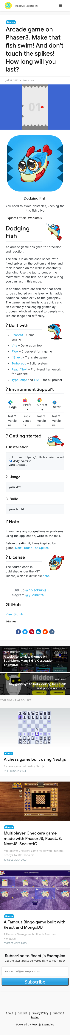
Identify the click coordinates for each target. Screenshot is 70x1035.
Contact (22, 1013)
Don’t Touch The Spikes (32, 548)
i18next (17, 357)
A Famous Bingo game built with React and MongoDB (35, 925)
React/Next (19, 369)
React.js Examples (26, 5)
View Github (14, 614)
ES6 (37, 380)
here (46, 576)
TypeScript (19, 380)
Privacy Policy (40, 1013)
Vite (14, 345)
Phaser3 (17, 335)
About (9, 1013)
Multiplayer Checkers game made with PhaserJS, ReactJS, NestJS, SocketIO (33, 838)
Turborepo (19, 363)
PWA (15, 351)
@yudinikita (34, 595)
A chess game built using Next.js (35, 759)
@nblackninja (35, 590)
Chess (8, 753)
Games (11, 22)
